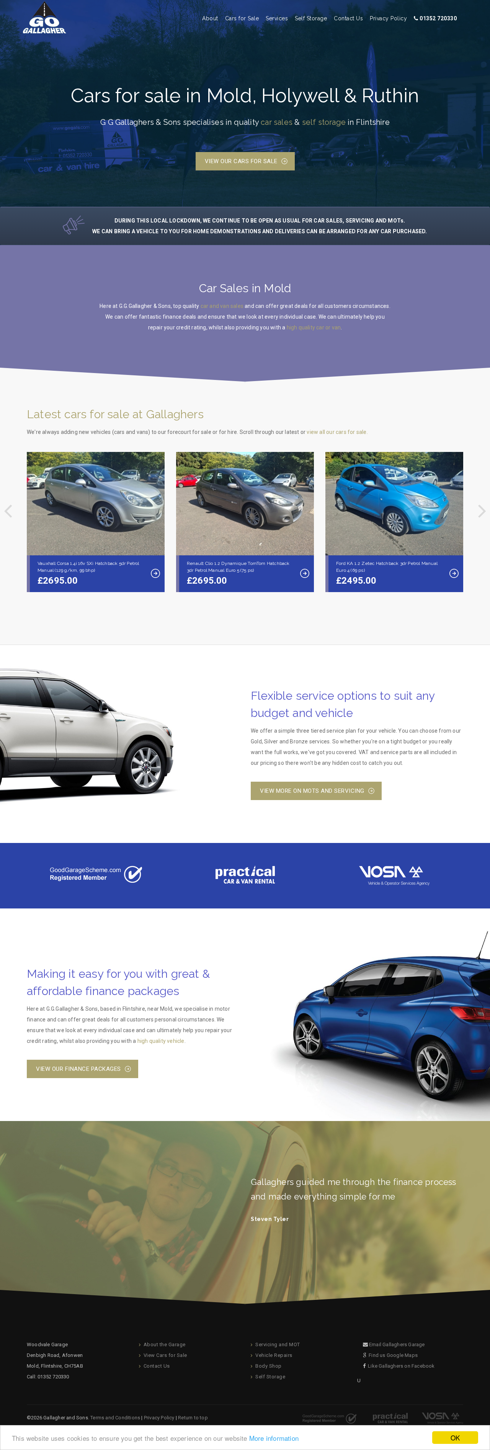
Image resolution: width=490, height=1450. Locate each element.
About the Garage (165, 1344)
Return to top (193, 1418)
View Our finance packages (78, 1068)
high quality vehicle (161, 1041)
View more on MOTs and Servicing (312, 790)
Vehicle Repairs (273, 1355)
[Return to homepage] (44, 12)
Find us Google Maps (393, 1355)
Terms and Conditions (115, 1418)
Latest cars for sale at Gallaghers (115, 414)
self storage (324, 122)
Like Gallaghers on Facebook (401, 1366)
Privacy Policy (388, 18)
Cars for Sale (242, 18)
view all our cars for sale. (337, 432)
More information (274, 1438)
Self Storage (311, 18)
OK (455, 1437)
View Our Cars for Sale (241, 161)
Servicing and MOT (277, 1344)
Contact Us (348, 18)
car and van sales (222, 306)
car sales (276, 122)
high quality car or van (314, 327)
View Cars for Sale (165, 1355)
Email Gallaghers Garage (397, 1344)
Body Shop (268, 1366)
